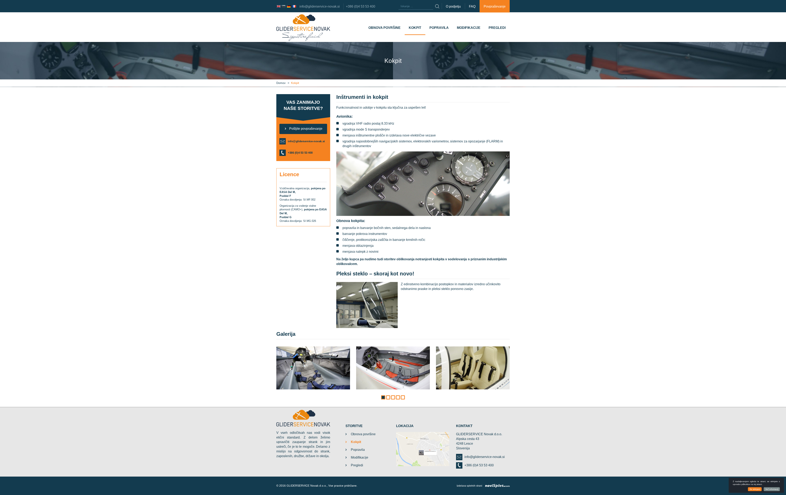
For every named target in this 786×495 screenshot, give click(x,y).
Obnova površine (384, 27)
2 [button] (388, 397)
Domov (281, 83)
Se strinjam (755, 489)
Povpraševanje (495, 6)
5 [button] (403, 397)
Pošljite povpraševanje (305, 128)
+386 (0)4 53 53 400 (360, 6)
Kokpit (415, 27)
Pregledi (497, 27)
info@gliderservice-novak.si (319, 6)
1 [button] (383, 397)
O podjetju (453, 6)
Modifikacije (468, 27)
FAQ (472, 6)
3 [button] (393, 397)
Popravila (439, 27)
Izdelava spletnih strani (469, 485)
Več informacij (771, 489)
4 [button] (398, 397)
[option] (313, 369)
